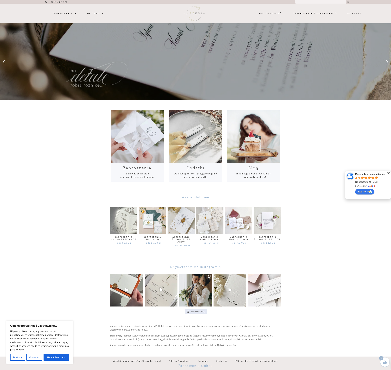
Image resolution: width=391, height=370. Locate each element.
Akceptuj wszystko (56, 357)
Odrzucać (34, 357)
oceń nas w (363, 191)
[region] (39, 342)
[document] (195, 185)
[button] (388, 173)
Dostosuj (17, 357)
